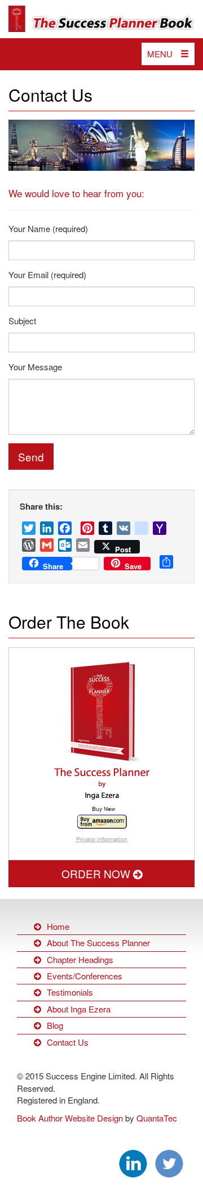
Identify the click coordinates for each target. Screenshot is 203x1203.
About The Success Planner (98, 942)
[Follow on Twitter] (169, 1162)
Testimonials (70, 992)
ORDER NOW (97, 873)
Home (58, 926)
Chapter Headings (80, 959)
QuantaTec (156, 1118)
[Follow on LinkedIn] (133, 1162)
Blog (55, 1025)
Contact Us (50, 95)
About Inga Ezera (79, 1009)
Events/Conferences (84, 976)
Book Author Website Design (70, 1118)
